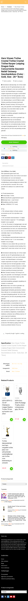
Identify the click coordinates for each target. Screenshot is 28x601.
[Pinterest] (14, 596)
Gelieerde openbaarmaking (7, 578)
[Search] (25, 2)
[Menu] (2, 2)
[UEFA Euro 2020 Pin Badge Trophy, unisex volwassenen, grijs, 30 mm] (20, 391)
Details (23, 135)
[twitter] (5, 596)
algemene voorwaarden (7, 576)
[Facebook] (2, 596)
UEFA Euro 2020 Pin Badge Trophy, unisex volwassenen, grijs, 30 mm (20, 405)
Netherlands (11, 148)
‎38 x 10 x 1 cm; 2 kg (17, 363)
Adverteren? (4, 565)
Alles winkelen (4, 561)
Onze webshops (5, 567)
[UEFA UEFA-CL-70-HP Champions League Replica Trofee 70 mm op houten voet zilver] (7, 391)
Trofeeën (9, 6)
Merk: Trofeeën (16, 371)
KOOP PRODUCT (14, 142)
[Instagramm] (8, 596)
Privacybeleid (4, 574)
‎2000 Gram (15, 368)
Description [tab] (5, 163)
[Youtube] (11, 596)
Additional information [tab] (8, 165)
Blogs (2, 563)
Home (2, 6)
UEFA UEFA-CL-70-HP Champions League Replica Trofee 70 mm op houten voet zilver (7, 407)
